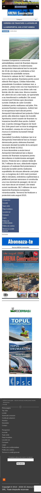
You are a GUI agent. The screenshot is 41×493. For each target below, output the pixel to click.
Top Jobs (5, 410)
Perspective (6, 200)
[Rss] (4, 479)
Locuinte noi (6, 212)
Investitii (5, 31)
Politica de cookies (8, 226)
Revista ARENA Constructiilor (20, 247)
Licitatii (4, 413)
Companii (5, 215)
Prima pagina (6, 408)
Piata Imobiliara (7, 209)
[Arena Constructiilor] (20, 13)
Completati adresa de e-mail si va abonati (21, 457)
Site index (20, 407)
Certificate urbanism (8, 418)
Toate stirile (6, 206)
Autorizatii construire (8, 415)
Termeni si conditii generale (8, 230)
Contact (4, 425)
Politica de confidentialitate (7, 222)
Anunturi (4, 420)
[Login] (20, 7)
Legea (4, 218)
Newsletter (5, 423)
